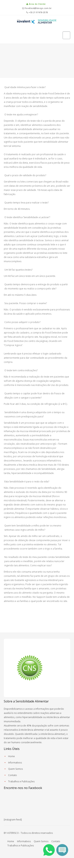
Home (11, 756)
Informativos (15, 762)
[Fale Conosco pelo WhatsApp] (49, 849)
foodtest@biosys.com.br (38, 8)
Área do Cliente (37, 3)
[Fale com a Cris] (62, 849)
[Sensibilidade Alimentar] (37, 21)
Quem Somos (15, 768)
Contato (12, 775)
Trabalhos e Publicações (21, 781)
